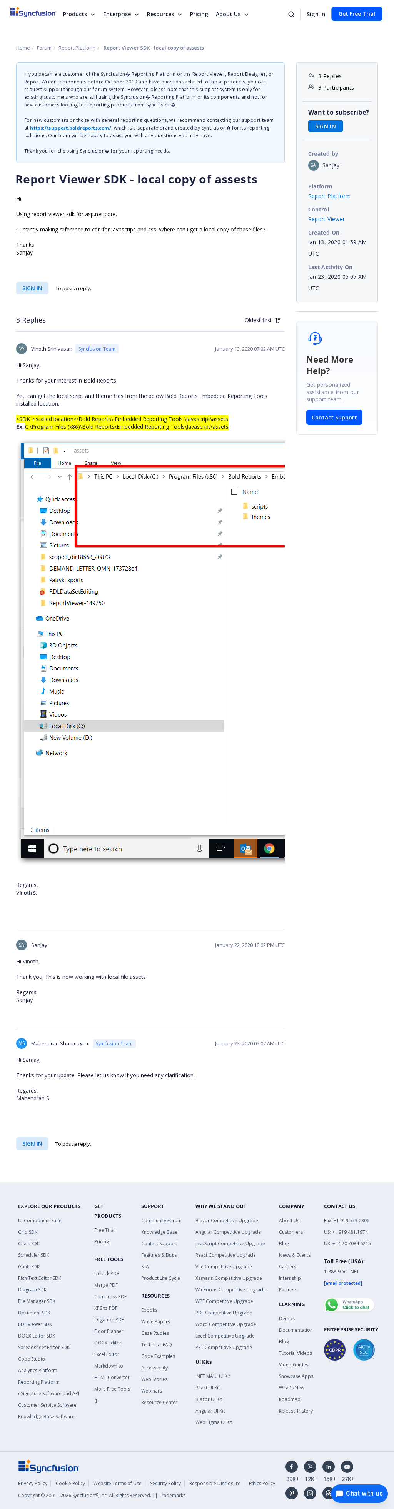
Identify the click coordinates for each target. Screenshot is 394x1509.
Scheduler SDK (33, 1255)
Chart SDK (29, 1243)
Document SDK (34, 1312)
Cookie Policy (70, 1483)
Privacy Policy (32, 1483)
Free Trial (104, 1230)
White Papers (155, 1321)
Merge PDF (106, 1285)
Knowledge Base (159, 1232)
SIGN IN (32, 288)
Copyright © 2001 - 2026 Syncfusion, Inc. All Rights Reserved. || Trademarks (101, 1495)
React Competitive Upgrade (225, 1255)
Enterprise (117, 14)
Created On (324, 232)
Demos (287, 1318)
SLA (145, 1266)
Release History (296, 1411)
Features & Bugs (159, 1255)
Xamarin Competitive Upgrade (228, 1278)
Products (75, 14)
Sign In (316, 14)
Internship (290, 1278)
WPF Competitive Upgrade (224, 1301)
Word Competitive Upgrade (225, 1324)
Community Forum (161, 1220)
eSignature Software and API (48, 1393)
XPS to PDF (105, 1308)
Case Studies (155, 1333)
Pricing (199, 14)
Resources (160, 14)
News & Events (295, 1255)
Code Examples (158, 1356)
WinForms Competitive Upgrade (230, 1289)
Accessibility (154, 1367)
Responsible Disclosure (214, 1483)
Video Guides (293, 1364)
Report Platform (76, 47)
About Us (228, 14)
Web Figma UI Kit (213, 1422)
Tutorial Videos (295, 1353)
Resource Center (159, 1402)
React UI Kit (207, 1387)
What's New (291, 1387)
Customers (291, 1232)
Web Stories (154, 1379)
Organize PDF (109, 1319)
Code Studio (31, 1359)
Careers (287, 1266)
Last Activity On (330, 267)
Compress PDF (110, 1296)
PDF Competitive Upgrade (223, 1312)
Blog (284, 1243)
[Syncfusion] (49, 1465)
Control (318, 209)
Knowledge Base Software (46, 1416)
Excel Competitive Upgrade (225, 1336)
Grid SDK (27, 1232)
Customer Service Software (47, 1405)
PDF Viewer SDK (35, 1324)
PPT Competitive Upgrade (223, 1347)
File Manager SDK (36, 1301)
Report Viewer (326, 219)
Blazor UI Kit (208, 1399)
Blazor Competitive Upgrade (226, 1220)
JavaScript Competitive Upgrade (230, 1243)
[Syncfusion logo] (38, 12)
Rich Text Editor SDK (39, 1278)
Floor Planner (109, 1331)
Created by (323, 153)
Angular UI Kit (210, 1411)
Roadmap (290, 1399)
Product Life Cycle (160, 1278)
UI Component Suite (40, 1220)
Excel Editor (106, 1354)
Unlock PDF (106, 1273)
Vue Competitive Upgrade (223, 1266)
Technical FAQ (156, 1344)
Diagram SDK (32, 1289)
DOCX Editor (108, 1342)
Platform (320, 186)
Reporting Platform (39, 1382)
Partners (288, 1289)
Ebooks (149, 1310)
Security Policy (165, 1483)
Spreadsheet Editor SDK (44, 1347)
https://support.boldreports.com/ (70, 128)
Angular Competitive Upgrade (228, 1232)
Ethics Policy (262, 1483)
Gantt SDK (29, 1266)
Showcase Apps (296, 1376)
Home (23, 47)
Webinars (151, 1391)
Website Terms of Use (117, 1483)
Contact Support (334, 417)
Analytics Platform (37, 1370)
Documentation (296, 1330)
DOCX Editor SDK (36, 1336)
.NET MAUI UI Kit (212, 1376)
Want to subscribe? (338, 112)
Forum (44, 47)
